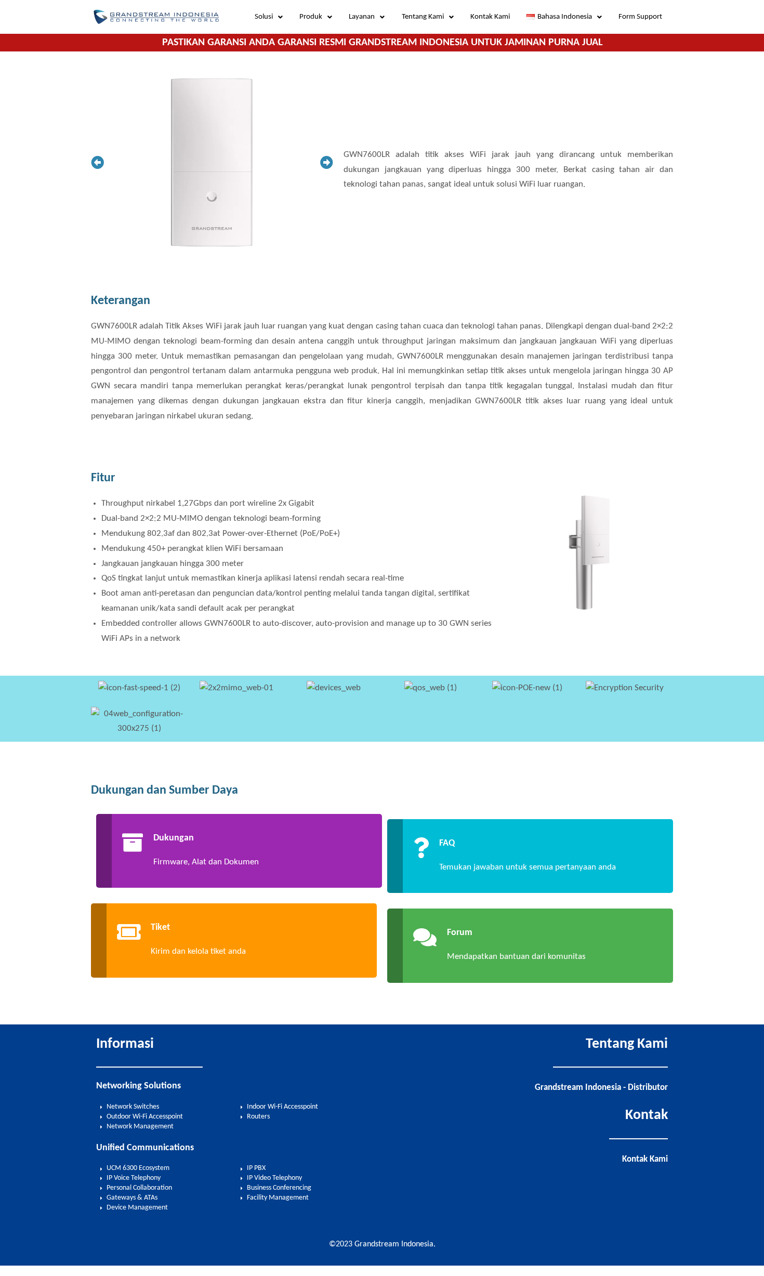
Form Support (640, 17)
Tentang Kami (423, 17)
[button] (268, 17)
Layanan (362, 17)
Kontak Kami (490, 17)
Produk (310, 17)
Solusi (264, 17)
